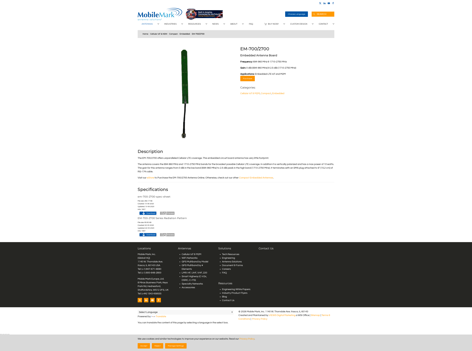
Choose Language (296, 14)
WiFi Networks (190, 258)
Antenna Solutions (232, 261)
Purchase (247, 79)
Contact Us (228, 300)
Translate (161, 316)
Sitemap (315, 315)
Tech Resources (230, 254)
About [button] (233, 24)
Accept (143, 346)
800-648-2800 (153, 272)
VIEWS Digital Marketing (282, 315)
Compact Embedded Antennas (256, 177)
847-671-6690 (153, 269)
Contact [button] (323, 24)
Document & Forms (232, 265)
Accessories (188, 287)
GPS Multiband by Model (195, 261)
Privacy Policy (259, 319)
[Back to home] (160, 14)
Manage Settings (176, 346)
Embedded (278, 93)
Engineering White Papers (236, 289)
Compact (266, 93)
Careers (226, 269)
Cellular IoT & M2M (250, 93)
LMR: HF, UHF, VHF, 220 (194, 272)
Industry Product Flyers (234, 293)
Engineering (228, 258)
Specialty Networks (192, 284)
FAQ (251, 24)
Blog (224, 296)
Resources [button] (194, 24)
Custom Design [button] (298, 24)
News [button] (215, 24)
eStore (150, 177)
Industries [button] (170, 24)
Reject (158, 346)
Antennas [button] (147, 24)
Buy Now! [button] (273, 24)
